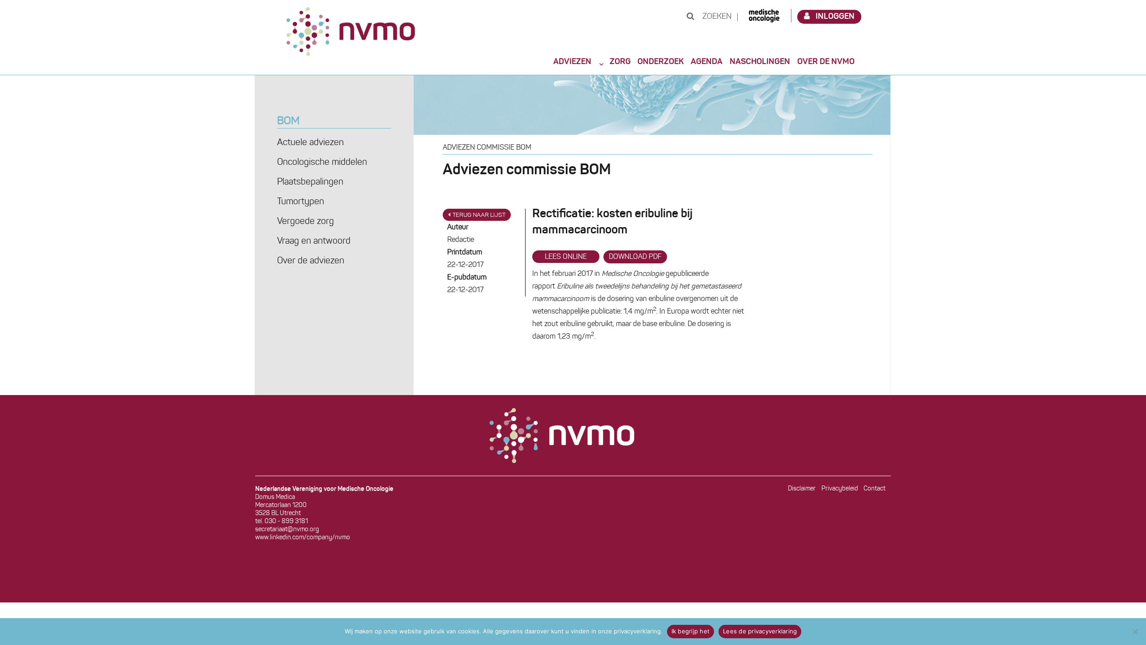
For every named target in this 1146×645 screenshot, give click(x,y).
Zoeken (716, 17)
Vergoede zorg (305, 221)
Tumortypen (300, 202)
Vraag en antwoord (314, 241)
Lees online (566, 257)
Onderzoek (660, 62)
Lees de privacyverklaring (760, 631)
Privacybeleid (839, 489)
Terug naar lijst (479, 215)
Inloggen (835, 17)
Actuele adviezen (310, 142)
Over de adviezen (310, 261)
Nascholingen (760, 62)
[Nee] (1134, 631)
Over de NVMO (826, 62)
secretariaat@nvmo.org (287, 529)
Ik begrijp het (690, 631)
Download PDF (635, 257)
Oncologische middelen (322, 162)
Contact (874, 489)
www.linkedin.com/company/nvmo (302, 537)
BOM (288, 121)
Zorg (620, 62)
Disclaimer (802, 489)
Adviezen (572, 62)
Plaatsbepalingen (310, 182)
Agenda (707, 62)
